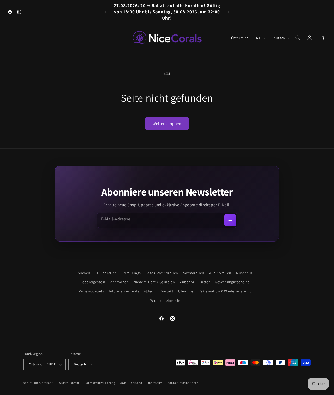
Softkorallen (193, 272)
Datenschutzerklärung (100, 383)
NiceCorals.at (43, 383)
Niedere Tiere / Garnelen (154, 282)
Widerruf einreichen (166, 300)
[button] (11, 38)
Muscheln (244, 272)
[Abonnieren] (230, 220)
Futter (204, 282)
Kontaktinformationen (183, 383)
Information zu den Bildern (132, 291)
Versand (136, 383)
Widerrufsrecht (69, 383)
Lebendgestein (92, 282)
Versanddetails (91, 291)
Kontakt (166, 291)
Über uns (186, 291)
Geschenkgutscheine (232, 282)
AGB (123, 383)
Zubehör (187, 282)
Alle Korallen (220, 272)
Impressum (155, 383)
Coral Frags (131, 272)
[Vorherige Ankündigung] (105, 12)
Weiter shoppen (167, 123)
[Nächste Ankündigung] (228, 12)
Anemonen (119, 282)
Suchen (84, 272)
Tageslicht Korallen (162, 272)
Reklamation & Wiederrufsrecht (225, 291)
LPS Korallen (106, 272)
